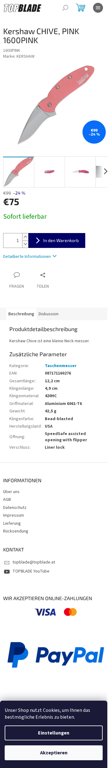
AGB (7, 499)
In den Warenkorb (61, 240)
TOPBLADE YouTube (30, 571)
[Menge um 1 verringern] (25, 244)
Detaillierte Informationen (27, 257)
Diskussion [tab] (48, 314)
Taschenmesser (61, 366)
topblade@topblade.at (33, 562)
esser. (84, 341)
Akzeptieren (54, 752)
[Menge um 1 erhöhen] (25, 236)
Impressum (13, 515)
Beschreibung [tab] (21, 314)
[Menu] (98, 8)
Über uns (11, 492)
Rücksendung (15, 531)
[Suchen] (65, 8)
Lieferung (12, 523)
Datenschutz (14, 508)
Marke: (19, 56)
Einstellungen (53, 733)
